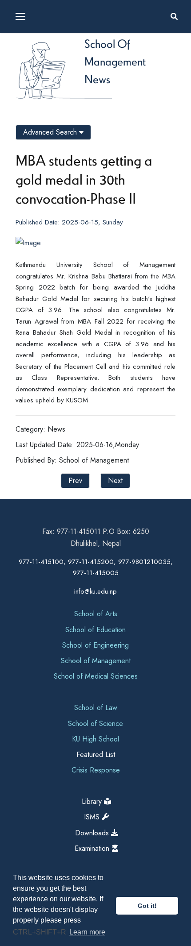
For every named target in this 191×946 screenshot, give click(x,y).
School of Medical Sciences (96, 676)
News (97, 78)
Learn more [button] (87, 932)
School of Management (96, 661)
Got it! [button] (147, 905)
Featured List (95, 754)
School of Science (95, 723)
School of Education (95, 630)
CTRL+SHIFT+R (40, 932)
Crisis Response (96, 770)
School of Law (95, 708)
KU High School (95, 739)
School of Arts (95, 614)
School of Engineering (95, 645)
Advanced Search (51, 132)
